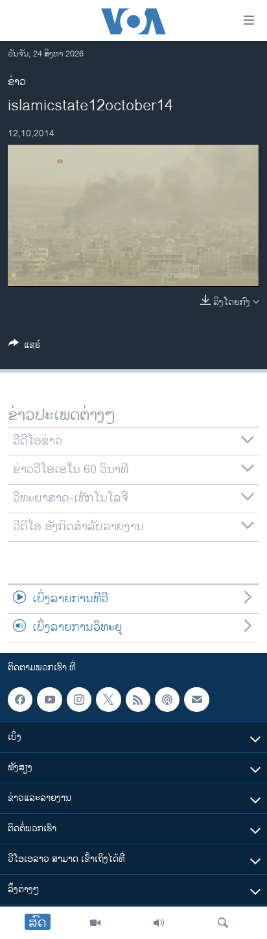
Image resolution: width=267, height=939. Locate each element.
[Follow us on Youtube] (49, 699)
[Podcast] (167, 699)
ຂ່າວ (17, 82)
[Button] (24, 347)
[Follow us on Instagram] (79, 699)
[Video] (95, 923)
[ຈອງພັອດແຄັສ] (196, 699)
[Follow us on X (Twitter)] (108, 699)
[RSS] (138, 699)
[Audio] (158, 923)
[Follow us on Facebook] (20, 699)
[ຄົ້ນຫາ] (222, 923)
